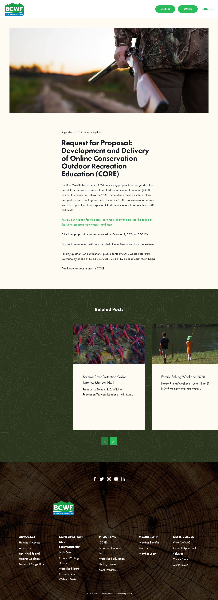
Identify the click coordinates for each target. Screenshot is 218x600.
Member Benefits (149, 542)
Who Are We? (181, 542)
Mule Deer (65, 552)
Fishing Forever (108, 564)
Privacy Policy (107, 593)
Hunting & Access (29, 542)
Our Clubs (145, 548)
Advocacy (25, 548)
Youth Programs (108, 570)
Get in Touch (180, 565)
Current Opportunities (186, 548)
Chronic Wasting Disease (69, 560)
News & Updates (93, 132)
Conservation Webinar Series (68, 576)
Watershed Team (69, 568)
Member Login (147, 554)
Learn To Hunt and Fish (110, 550)
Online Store (180, 559)
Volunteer (178, 554)
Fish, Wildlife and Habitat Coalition (29, 556)
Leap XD (130, 593)
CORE (103, 542)
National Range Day (31, 564)
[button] (104, 441)
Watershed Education (112, 559)
